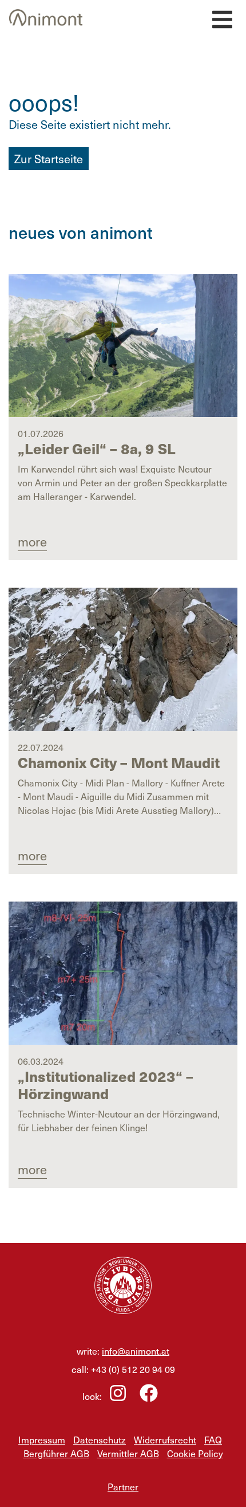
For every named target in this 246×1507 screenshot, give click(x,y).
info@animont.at (135, 1351)
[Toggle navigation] (221, 16)
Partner (123, 1486)
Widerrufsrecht (165, 1439)
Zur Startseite (48, 158)
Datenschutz (99, 1439)
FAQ (213, 1439)
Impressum (41, 1439)
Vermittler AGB (128, 1453)
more (32, 541)
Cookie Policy (195, 1453)
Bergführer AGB (56, 1453)
